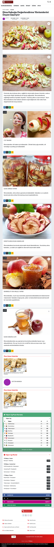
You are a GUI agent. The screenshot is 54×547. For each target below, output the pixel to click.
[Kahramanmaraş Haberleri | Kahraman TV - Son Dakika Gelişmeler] (8, 2)
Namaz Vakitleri (8, 523)
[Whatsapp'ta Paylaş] (9, 107)
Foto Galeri (6, 9)
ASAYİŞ (22, 5)
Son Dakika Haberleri (9, 530)
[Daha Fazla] (12, 107)
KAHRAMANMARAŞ (6, 5)
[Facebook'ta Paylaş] (4, 107)
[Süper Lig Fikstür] (49, 454)
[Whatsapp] (31, 515)
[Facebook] (23, 515)
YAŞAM (12, 9)
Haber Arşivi (32, 530)
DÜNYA (34, 5)
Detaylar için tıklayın (27, 449)
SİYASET (28, 5)
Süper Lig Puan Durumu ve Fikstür (11, 527)
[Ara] (48, 2)
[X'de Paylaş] (7, 107)
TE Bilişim (30, 541)
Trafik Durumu (32, 523)
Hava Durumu (33, 520)
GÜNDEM (16, 5)
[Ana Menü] (50, 2)
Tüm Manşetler (32, 527)
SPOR (39, 5)
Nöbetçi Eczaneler (8, 520)
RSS (14, 536)
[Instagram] (28, 515)
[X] (26, 515)
